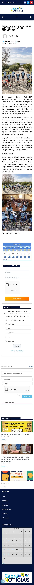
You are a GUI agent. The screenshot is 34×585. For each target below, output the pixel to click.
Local (3, 496)
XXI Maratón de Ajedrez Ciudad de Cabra (15, 435)
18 (8, 549)
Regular (10, 333)
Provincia (5, 501)
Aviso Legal (5, 518)
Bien (9, 328)
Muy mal (11, 341)
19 (12, 549)
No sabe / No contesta (16, 320)
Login (31, 366)
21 (21, 549)
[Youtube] (31, 2)
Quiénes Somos (6, 509)
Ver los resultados (17, 351)
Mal (9, 337)
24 (4, 554)
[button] (16, 16)
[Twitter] (28, 2)
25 (8, 554)
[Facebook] (25, 2)
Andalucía (5, 505)
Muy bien (11, 324)
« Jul (3, 563)
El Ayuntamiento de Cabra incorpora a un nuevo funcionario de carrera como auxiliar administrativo (15, 459)
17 (4, 549)
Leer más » (3, 439)
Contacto (4, 514)
